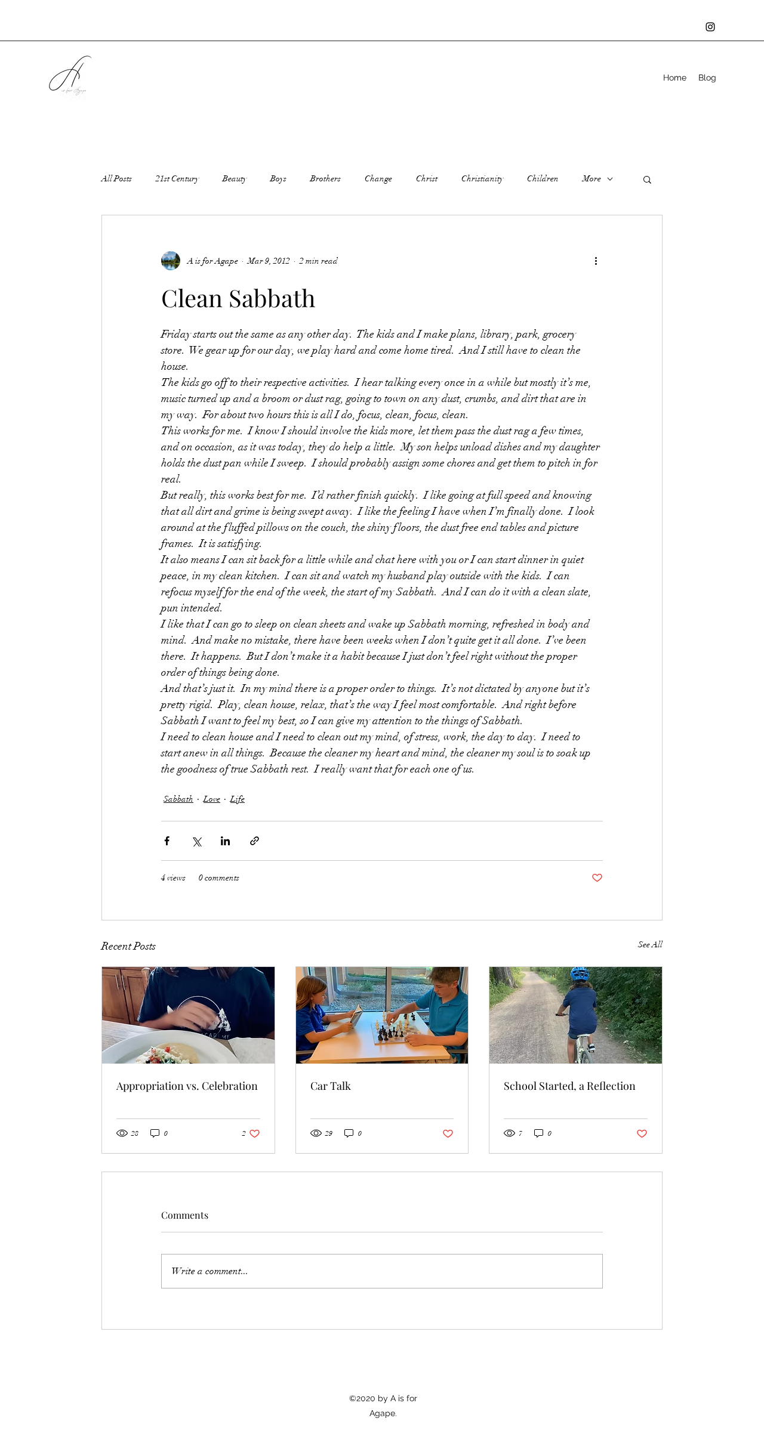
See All (650, 945)
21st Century (177, 179)
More (592, 179)
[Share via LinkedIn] (225, 840)
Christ (427, 179)
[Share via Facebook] (166, 840)
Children (543, 179)
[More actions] (596, 261)
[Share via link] (254, 840)
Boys (278, 179)
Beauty (235, 179)
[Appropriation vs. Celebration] (188, 1015)
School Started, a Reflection (570, 1086)
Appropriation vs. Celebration (187, 1086)
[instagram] (710, 27)
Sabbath (178, 799)
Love (212, 799)
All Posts (116, 179)
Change (378, 179)
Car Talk (330, 1086)
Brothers (325, 179)
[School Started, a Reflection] (575, 1015)
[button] (647, 179)
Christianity (482, 179)
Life (237, 799)
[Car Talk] (382, 1015)
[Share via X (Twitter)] (196, 840)
